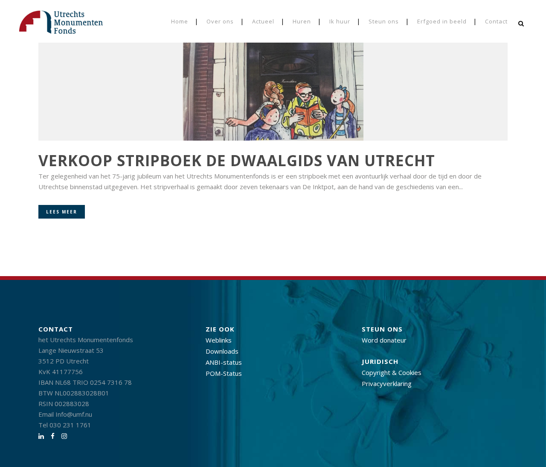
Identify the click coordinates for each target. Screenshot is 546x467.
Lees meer (61, 212)
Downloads (222, 351)
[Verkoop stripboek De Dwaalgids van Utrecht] (273, 77)
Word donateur (384, 340)
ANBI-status (224, 362)
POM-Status (224, 373)
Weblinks (219, 340)
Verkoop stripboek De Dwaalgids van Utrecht (236, 160)
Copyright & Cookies (391, 372)
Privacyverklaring (387, 383)
